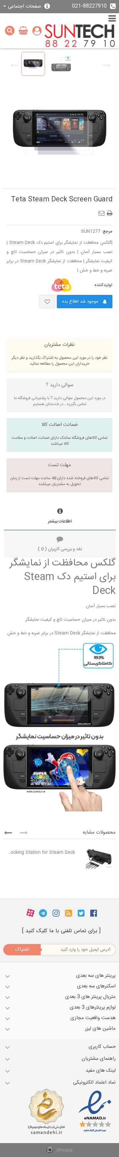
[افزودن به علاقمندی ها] (47, 301)
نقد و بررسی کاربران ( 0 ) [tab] (60, 549)
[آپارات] (30, 913)
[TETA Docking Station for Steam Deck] (97, 859)
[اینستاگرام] (56, 913)
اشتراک (22, 949)
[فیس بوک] (93, 913)
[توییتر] (81, 913)
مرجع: (107, 231)
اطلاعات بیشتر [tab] (60, 521)
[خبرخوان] (68, 913)
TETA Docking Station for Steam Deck (41, 852)
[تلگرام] (43, 913)
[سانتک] (80, 36)
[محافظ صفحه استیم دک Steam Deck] (33, 64)
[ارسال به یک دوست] (102, 211)
